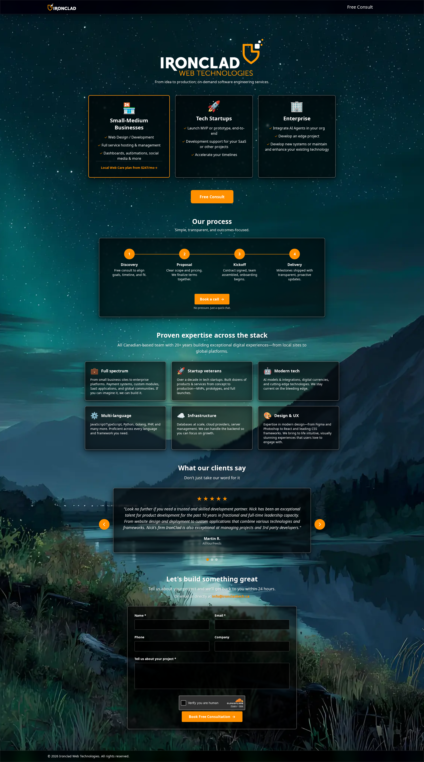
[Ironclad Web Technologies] (62, 7)
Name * (140, 615)
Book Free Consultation (212, 716)
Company (222, 637)
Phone (139, 637)
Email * (220, 615)
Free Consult (360, 7)
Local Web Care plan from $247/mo (129, 167)
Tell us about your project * (155, 659)
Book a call (212, 299)
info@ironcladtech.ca (231, 596)
